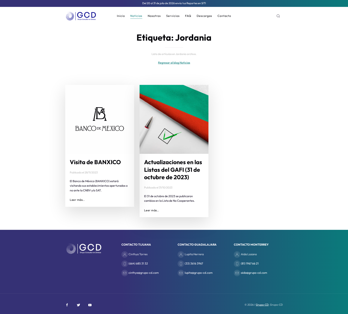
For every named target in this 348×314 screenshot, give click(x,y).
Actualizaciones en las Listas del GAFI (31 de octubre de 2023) (173, 169)
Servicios (173, 16)
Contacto (224, 16)
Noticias (136, 16)
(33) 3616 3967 (193, 263)
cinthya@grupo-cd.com (143, 272)
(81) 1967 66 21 (249, 263)
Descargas (204, 16)
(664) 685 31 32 (138, 263)
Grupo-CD (262, 304)
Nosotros (154, 16)
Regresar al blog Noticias (174, 62)
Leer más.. (77, 200)
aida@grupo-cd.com (253, 272)
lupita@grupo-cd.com (198, 272)
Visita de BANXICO (95, 162)
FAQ (188, 16)
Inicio (121, 16)
